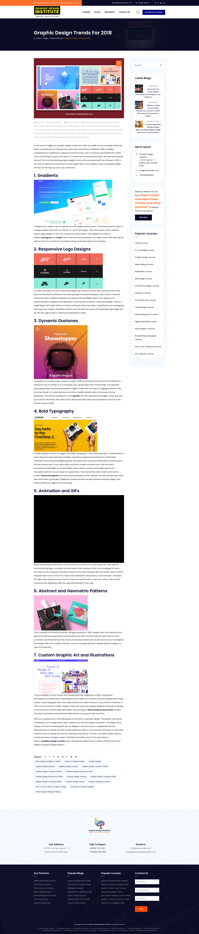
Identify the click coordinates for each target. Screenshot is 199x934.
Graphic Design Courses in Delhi (97, 126)
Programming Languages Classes (145, 338)
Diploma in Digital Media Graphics (114, 881)
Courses (86, 12)
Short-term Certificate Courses (148, 346)
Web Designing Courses (81, 928)
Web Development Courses (146, 314)
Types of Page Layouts (77, 895)
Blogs (97, 12)
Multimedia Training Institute (52, 930)
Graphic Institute (55, 122)
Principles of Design (75, 888)
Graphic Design (44, 126)
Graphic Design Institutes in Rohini (82, 130)
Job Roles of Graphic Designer (55, 137)
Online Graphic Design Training (78, 137)
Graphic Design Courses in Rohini (49, 771)
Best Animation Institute (151, 928)
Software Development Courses (146, 930)
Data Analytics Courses (145, 329)
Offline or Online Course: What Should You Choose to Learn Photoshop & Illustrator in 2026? (148, 110)
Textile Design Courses (144, 307)
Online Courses (141, 243)
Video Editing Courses (144, 264)
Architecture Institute (134, 928)
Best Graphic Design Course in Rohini (116, 895)
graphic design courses (53, 741)
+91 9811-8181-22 (144, 3)
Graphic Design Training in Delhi (103, 776)
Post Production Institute (44, 888)
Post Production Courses (145, 300)
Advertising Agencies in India (79, 881)
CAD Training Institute (42, 884)
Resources (109, 12)
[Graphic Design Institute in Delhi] (47, 11)
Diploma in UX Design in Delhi (112, 903)
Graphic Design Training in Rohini (57, 133)
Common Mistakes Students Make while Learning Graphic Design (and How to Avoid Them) (148, 128)
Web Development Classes (100, 928)
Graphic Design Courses (77, 126)
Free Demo (143, 217)
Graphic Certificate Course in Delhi (115, 899)
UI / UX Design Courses (144, 250)
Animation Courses (143, 293)
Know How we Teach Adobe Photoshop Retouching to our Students (148, 93)
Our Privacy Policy (41, 899)
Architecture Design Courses (147, 286)
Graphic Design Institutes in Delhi (58, 130)
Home (38, 38)
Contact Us (124, 12)
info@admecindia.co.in (123, 3)
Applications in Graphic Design (80, 892)
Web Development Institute (45, 895)
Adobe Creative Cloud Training (113, 888)
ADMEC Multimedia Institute (45, 881)
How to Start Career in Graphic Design (51, 787)
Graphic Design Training (103, 130)
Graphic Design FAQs (42, 903)
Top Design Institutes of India (79, 884)
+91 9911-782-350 (97, 848)
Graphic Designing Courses (96, 133)
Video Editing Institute (42, 892)
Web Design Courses (143, 279)
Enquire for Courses (154, 12)
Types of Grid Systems (77, 903)
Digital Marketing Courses (146, 321)
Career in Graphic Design (74, 761)
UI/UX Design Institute (64, 928)
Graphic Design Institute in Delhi (99, 924)
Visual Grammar (72, 122)
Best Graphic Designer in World (94, 122)
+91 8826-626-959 (97, 852)
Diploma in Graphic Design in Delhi (115, 884)
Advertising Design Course (111, 892)
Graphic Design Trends (78, 133)
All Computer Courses (144, 354)
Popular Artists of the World (78, 899)
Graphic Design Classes (59, 126)
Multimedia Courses (143, 271)
